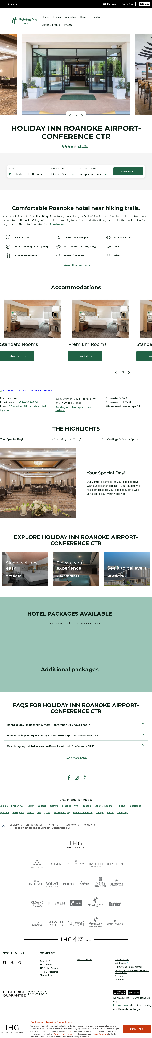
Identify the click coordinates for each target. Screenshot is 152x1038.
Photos (68, 24)
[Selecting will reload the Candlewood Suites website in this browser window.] (115, 923)
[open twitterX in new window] (84, 778)
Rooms (57, 17)
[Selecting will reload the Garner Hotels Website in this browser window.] (115, 903)
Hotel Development (49, 971)
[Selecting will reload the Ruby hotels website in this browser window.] (84, 883)
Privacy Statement (99, 1033)
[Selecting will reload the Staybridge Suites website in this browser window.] (76, 923)
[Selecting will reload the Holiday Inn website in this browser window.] (95, 903)
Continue (137, 1029)
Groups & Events (50, 24)
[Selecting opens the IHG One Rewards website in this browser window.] (76, 939)
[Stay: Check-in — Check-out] (27, 174)
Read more (57, 224)
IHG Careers (46, 964)
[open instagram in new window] (75, 778)
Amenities (70, 17)
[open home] (4, 826)
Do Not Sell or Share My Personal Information (132, 971)
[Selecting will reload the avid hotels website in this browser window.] (37, 923)
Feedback (120, 979)
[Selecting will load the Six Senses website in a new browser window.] (37, 863)
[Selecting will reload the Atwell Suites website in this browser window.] (56, 923)
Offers (45, 17)
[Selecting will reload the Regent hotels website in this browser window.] (56, 863)
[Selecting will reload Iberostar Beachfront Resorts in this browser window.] (116, 883)
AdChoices (120, 963)
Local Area (97, 17)
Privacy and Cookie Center (128, 967)
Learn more (121, 1005)
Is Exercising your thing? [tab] (66, 439)
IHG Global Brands (49, 968)
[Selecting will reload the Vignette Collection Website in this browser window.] (95, 863)
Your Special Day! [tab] (11, 439)
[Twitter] (12, 962)
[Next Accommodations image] (128, 372)
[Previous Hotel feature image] (70, 115)
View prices (128, 171)
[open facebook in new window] (67, 778)
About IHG (45, 961)
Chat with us (46, 975)
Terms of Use (122, 959)
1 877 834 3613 (37, 994)
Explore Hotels (84, 959)
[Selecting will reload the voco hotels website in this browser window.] (68, 883)
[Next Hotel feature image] (82, 115)
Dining (83, 17)
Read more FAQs (76, 757)
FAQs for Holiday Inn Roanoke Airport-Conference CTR (76, 708)
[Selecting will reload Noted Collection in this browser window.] (51, 883)
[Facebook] (5, 962)
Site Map (119, 976)
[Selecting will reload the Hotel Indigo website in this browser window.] (35, 883)
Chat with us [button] (14, 4)
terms (68, 1031)
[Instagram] (19, 962)
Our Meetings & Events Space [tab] (119, 439)
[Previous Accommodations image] (117, 372)
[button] (144, 4)
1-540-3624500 (27, 402)
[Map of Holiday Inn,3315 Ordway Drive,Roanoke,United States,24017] (26, 390)
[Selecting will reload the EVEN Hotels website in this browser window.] (56, 903)
